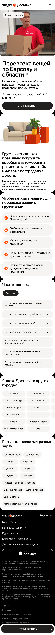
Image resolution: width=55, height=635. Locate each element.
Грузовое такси (32, 454)
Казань (14, 421)
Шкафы (27, 468)
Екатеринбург (14, 414)
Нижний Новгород (13, 428)
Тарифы (5, 606)
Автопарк (27, 475)
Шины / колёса (11, 497)
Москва (14, 393)
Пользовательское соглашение (16, 614)
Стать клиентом (27, 105)
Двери (10, 475)
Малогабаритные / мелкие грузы (20, 504)
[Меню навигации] (50, 5)
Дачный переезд (34, 489)
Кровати (27, 461)
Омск (38, 428)
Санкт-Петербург (14, 400)
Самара (38, 407)
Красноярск (38, 400)
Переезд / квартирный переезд (19, 482)
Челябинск (38, 393)
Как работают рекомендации (15, 623)
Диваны (10, 468)
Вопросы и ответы (13, 15)
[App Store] (27, 553)
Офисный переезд (13, 489)
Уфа (38, 414)
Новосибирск (14, 407)
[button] (27, 304)
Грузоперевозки (12, 454)
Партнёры (6, 610)
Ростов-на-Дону (38, 421)
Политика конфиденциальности (17, 618)
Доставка (10, 293)
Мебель (10, 461)
